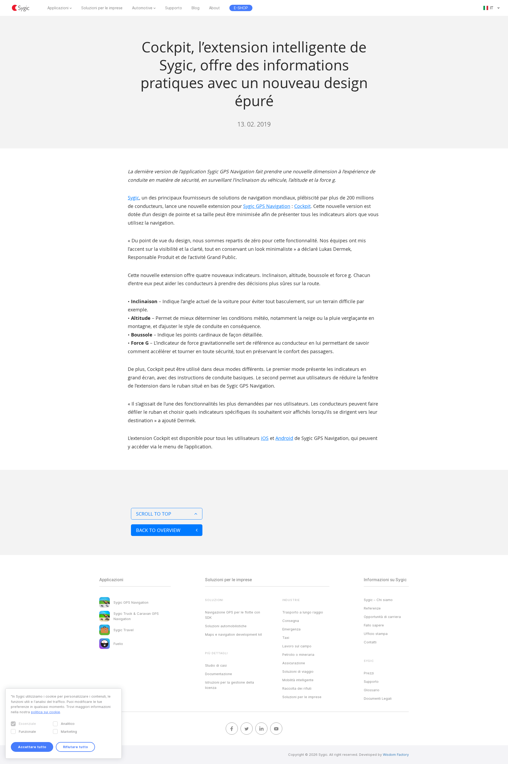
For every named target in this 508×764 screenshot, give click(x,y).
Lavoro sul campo (296, 646)
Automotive (142, 8)
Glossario (371, 690)
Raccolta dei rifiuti (296, 688)
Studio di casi (216, 665)
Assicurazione (293, 663)
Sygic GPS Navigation (266, 206)
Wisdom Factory (396, 754)
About (214, 8)
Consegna (290, 621)
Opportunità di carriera (382, 617)
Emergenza (291, 629)
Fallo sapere (374, 625)
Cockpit (302, 206)
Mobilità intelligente (298, 680)
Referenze (372, 608)
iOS (265, 438)
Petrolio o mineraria (298, 654)
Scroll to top (153, 514)
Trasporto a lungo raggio (302, 612)
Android (284, 438)
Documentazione (218, 674)
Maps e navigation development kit (233, 634)
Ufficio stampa (376, 633)
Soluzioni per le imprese (102, 8)
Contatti (370, 642)
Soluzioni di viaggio (298, 671)
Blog (195, 8)
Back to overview (158, 530)
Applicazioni (58, 8)
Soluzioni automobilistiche (226, 626)
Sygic (133, 197)
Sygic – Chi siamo (378, 600)
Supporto (173, 8)
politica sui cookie (45, 712)
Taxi (285, 637)
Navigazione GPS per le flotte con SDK (232, 615)
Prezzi (369, 673)
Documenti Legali (378, 698)
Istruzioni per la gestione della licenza (229, 685)
